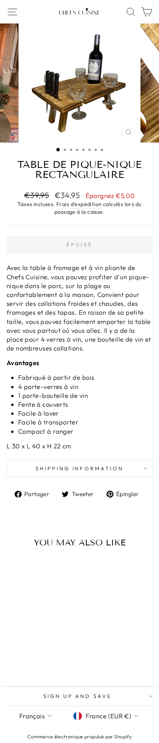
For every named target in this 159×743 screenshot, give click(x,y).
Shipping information (80, 468)
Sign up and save (77, 696)
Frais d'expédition (78, 204)
